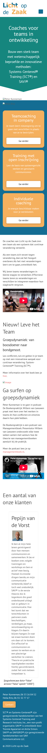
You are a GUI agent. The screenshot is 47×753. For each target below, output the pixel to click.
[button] (41, 11)
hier (5, 375)
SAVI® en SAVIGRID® (13, 732)
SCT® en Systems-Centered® (17, 712)
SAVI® (23, 81)
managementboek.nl (13, 451)
